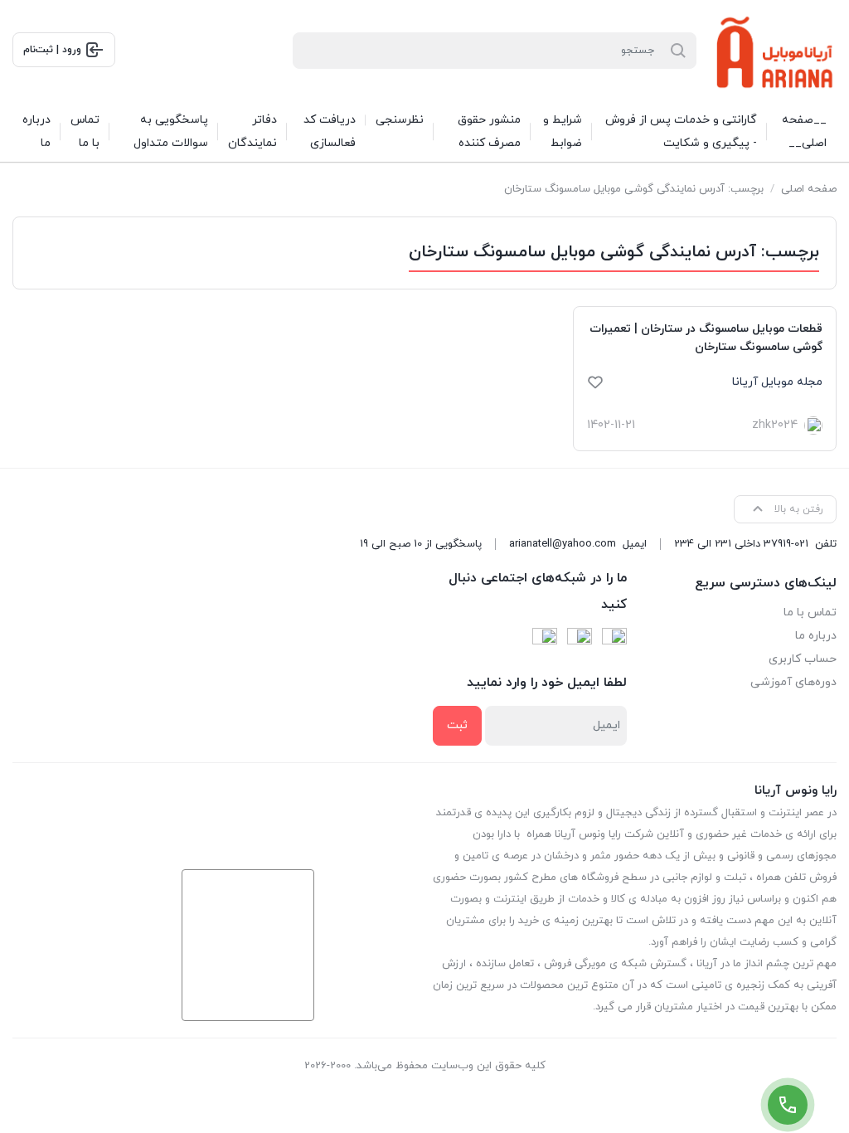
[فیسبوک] (614, 640)
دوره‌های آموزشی (793, 682)
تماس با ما (810, 612)
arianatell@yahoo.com (562, 544)
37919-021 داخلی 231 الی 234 (741, 544)
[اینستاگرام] (579, 640)
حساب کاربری (803, 659)
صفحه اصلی (809, 189)
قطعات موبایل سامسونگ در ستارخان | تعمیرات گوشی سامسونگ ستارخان (705, 338)
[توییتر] (544, 640)
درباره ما (816, 636)
